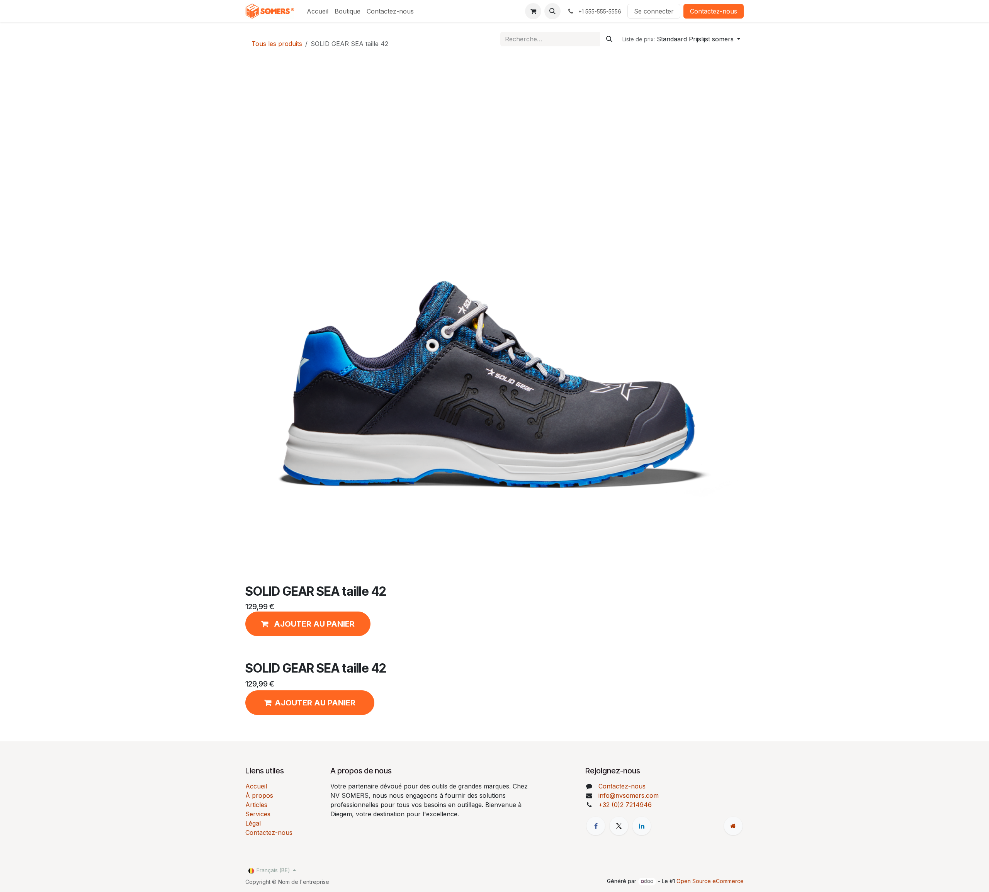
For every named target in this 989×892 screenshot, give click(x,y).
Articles (256, 805)
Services (257, 814)
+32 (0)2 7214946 (625, 805)
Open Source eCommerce (710, 881)
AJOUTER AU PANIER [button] (315, 702)
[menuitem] (317, 11)
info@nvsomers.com (628, 795)
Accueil (256, 786)
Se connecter (654, 11)
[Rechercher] (609, 39)
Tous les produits (276, 44)
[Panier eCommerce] (533, 11)
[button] (552, 11)
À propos (259, 795)
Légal (253, 823)
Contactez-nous (713, 11)
